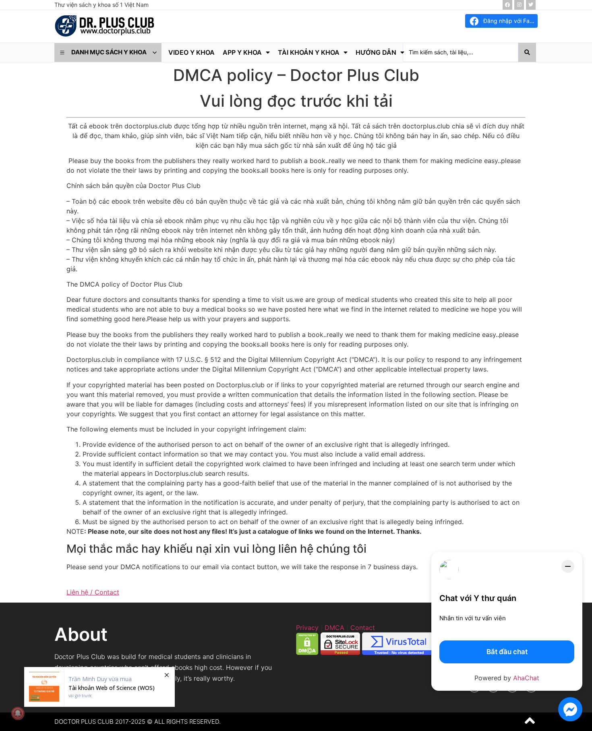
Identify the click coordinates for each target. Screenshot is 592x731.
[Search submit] (527, 52)
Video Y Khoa (191, 52)
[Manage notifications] (17, 713)
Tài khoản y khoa (308, 52)
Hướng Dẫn (376, 52)
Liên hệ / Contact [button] (92, 592)
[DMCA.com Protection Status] (307, 652)
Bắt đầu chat (507, 652)
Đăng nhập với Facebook (510, 20)
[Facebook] (507, 5)
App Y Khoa (242, 52)
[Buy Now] (99, 687)
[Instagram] (519, 5)
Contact (362, 628)
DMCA (334, 628)
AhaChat (526, 678)
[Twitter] (531, 5)
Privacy (307, 628)
